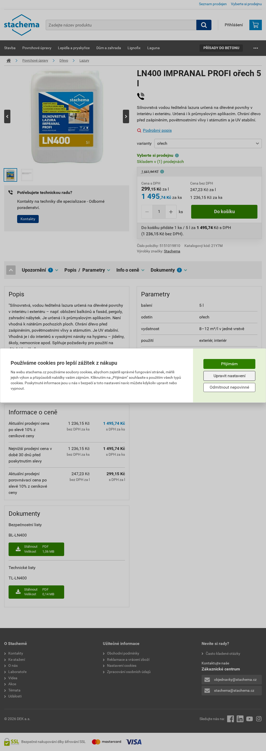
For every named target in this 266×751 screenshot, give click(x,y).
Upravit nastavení (229, 375)
